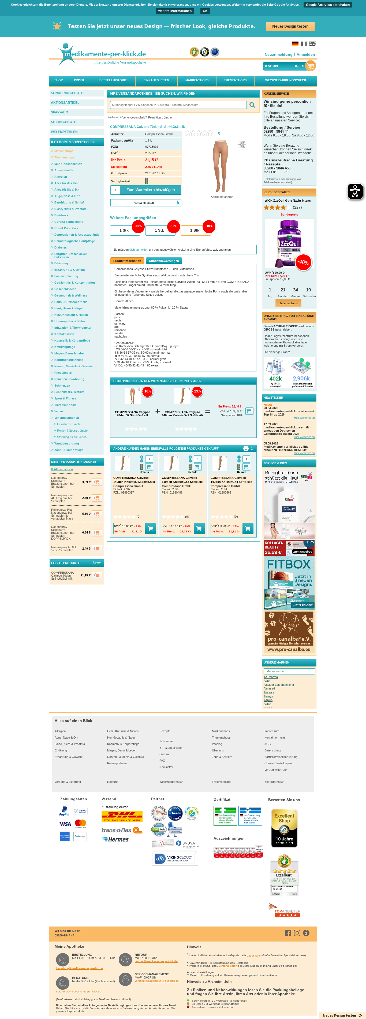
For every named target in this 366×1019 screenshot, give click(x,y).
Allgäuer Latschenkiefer (279, 684)
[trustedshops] (204, 52)
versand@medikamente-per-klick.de (157, 980)
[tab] (246, 448)
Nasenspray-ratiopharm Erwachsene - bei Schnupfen (62, 482)
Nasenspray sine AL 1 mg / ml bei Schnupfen (62, 498)
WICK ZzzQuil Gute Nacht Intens (288, 200)
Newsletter (166, 767)
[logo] (101, 55)
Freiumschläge (221, 781)
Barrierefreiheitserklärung (280, 756)
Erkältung (61, 750)
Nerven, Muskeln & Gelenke (125, 756)
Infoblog (217, 744)
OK (205, 11)
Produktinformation (127, 260)
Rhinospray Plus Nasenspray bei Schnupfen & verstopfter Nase (62, 514)
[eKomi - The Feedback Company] (194, 52)
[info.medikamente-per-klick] (307, 933)
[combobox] (178, 105)
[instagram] (298, 933)
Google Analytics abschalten (328, 5)
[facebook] (289, 933)
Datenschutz (272, 750)
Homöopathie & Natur (121, 737)
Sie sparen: (229, 415)
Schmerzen (166, 741)
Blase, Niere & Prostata (70, 744)
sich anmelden (138, 249)
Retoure (112, 781)
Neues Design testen (290, 26)
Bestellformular (274, 781)
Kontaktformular (274, 737)
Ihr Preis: (225, 406)
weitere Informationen (175, 11)
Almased (269, 688)
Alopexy (269, 692)
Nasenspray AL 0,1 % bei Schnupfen (63, 549)
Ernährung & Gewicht (69, 756)
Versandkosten (228, 965)
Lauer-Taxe (254, 955)
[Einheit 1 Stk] (125, 230)
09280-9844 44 (64, 935)
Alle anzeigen (63, 469)
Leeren (97, 562)
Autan (267, 703)
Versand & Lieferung (68, 781)
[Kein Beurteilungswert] (200, 132)
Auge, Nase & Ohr (67, 737)
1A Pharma (271, 677)
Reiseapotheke (117, 763)
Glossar (164, 754)
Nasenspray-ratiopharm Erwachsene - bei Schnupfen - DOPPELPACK (62, 532)
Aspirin (268, 700)
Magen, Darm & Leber (121, 750)
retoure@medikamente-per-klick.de (156, 961)
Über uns (218, 750)
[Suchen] (252, 105)
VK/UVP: (226, 411)
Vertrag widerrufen (276, 769)
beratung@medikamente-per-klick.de (78, 991)
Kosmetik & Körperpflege (123, 744)
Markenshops (221, 731)
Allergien (60, 731)
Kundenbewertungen (164, 260)
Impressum (271, 731)
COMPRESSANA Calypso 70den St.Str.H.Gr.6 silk (62, 575)
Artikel (273, 66)
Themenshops (221, 737)
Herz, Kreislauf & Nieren (123, 731)
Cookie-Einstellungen (278, 763)
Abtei (267, 680)
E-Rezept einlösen (171, 747)
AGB (267, 744)
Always (268, 696)
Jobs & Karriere (222, 756)
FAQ (162, 760)
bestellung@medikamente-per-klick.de (79, 968)
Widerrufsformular (171, 781)
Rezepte (164, 731)
